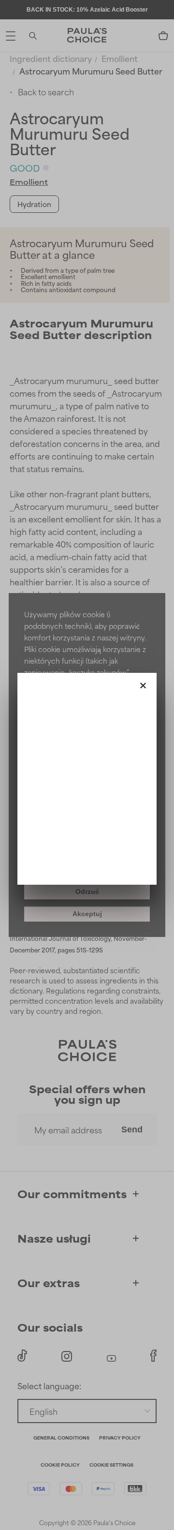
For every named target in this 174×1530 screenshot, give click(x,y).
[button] (143, 683)
